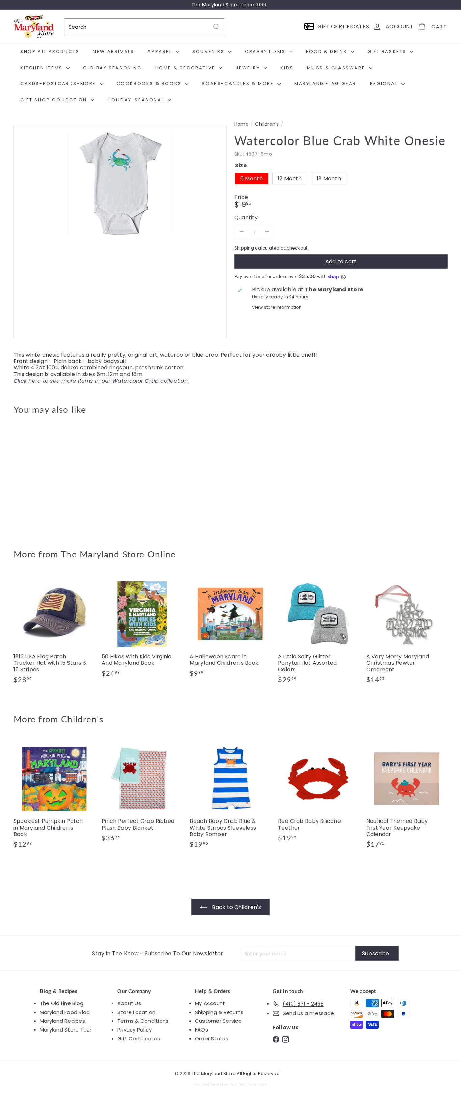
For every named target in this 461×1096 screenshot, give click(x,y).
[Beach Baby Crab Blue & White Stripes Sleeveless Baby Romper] (230, 796)
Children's (267, 124)
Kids (286, 67)
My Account (210, 1003)
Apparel (160, 51)
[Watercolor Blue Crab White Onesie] (46, 476)
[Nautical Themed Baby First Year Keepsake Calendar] (407, 796)
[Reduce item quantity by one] (241, 232)
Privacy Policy (134, 1029)
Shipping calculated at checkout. (271, 248)
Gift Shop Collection (54, 100)
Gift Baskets (388, 51)
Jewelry (249, 67)
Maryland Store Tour (66, 1029)
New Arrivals (113, 51)
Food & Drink (327, 51)
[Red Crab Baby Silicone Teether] (318, 793)
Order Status (211, 1038)
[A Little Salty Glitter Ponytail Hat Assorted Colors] (318, 631)
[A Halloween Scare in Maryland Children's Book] (230, 628)
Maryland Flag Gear (325, 83)
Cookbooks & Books (150, 83)
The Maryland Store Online (118, 554)
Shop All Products (49, 51)
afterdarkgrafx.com (251, 1084)
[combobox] (144, 26)
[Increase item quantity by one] (267, 232)
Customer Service (218, 1020)
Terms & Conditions (142, 1020)
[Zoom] (120, 231)
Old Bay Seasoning (112, 67)
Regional (385, 83)
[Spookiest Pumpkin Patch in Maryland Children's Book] (54, 796)
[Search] (216, 26)
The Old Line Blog (61, 1003)
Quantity (246, 218)
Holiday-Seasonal (137, 100)
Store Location (136, 1012)
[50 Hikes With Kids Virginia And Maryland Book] (142, 628)
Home (241, 124)
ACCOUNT (399, 26)
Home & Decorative (186, 67)
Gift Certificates (138, 1038)
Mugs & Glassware (337, 67)
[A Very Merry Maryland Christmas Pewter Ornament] (407, 631)
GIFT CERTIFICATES (343, 26)
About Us (129, 1003)
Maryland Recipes (62, 1020)
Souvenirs (209, 51)
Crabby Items (266, 51)
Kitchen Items (42, 67)
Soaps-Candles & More (239, 83)
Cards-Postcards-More (59, 83)
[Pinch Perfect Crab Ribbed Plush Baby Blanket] (142, 793)
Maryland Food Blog (65, 1012)
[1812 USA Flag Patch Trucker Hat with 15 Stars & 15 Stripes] (54, 631)
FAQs (201, 1029)
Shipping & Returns (219, 1012)
